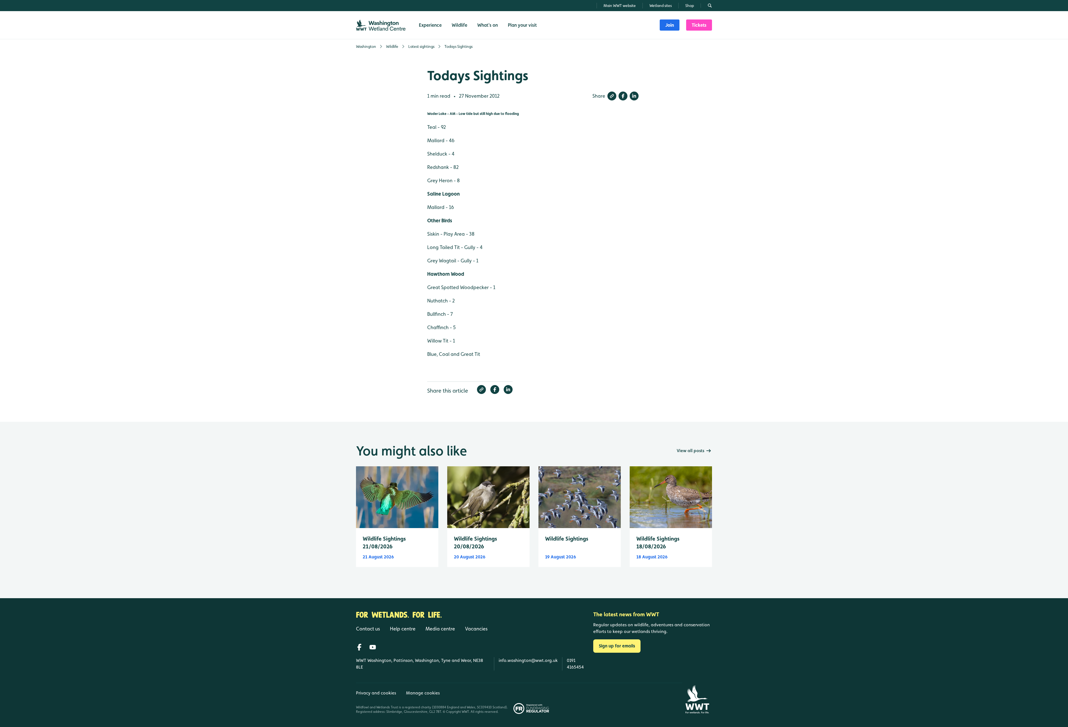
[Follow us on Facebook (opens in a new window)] (359, 647)
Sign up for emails (617, 646)
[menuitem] (669, 25)
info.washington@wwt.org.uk (528, 660)
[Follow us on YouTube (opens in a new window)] (372, 647)
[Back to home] (697, 699)
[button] (611, 96)
